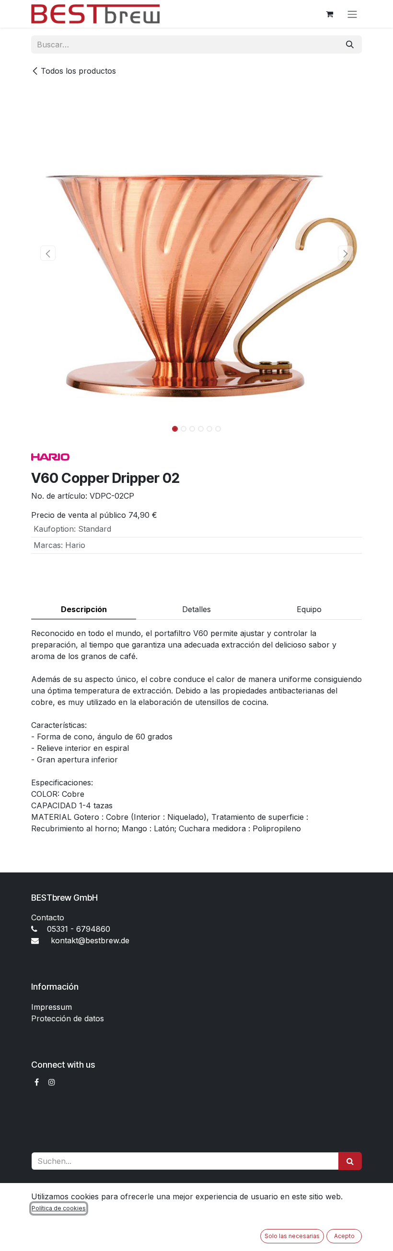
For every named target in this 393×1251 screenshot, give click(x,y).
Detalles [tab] (196, 609)
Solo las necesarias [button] (292, 1236)
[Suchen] (350, 1161)
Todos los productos (78, 71)
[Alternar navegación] (352, 14)
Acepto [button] (344, 1236)
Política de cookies (59, 1208)
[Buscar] (350, 44)
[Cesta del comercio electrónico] (329, 13)
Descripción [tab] (84, 609)
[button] (47, 253)
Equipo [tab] (309, 609)
